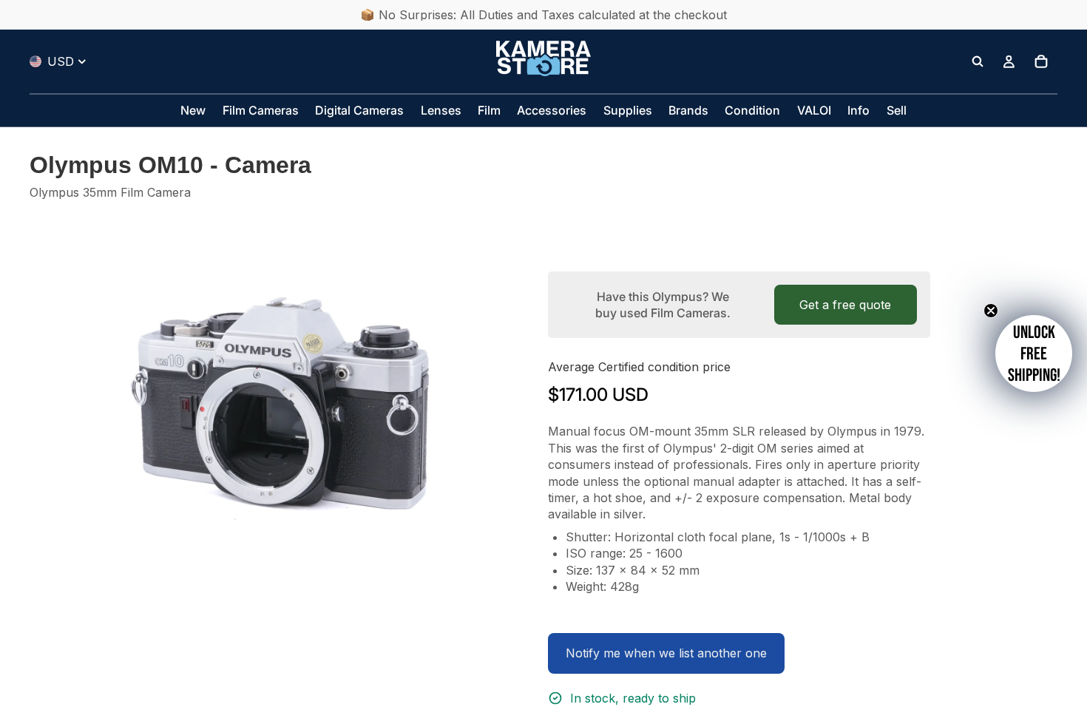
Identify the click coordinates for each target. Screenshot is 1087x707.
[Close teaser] (990, 310)
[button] (1033, 353)
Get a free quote (845, 304)
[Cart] (1041, 61)
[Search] (977, 61)
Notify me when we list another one (666, 653)
